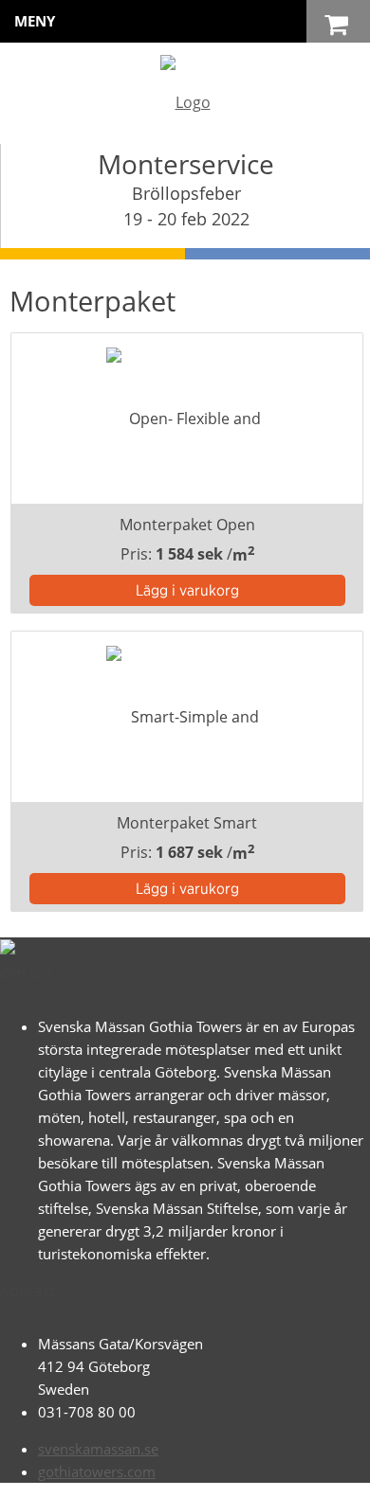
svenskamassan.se (98, 1448)
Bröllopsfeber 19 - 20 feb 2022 (186, 206)
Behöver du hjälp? (205, 1473)
